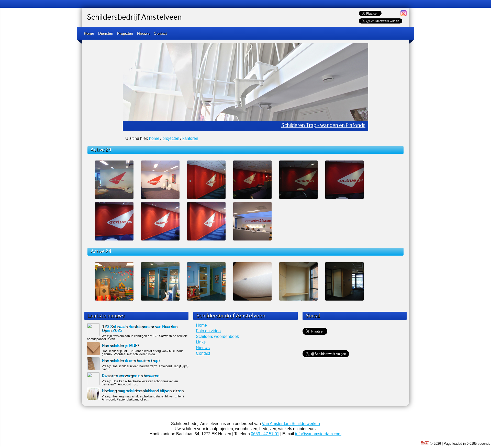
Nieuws (143, 33)
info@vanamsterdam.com (318, 434)
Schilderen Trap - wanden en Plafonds (323, 126)
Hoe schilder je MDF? (120, 345)
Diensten (105, 33)
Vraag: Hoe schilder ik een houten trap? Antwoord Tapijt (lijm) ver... (145, 367)
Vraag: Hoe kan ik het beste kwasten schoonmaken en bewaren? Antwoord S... (140, 383)
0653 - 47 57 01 (265, 434)
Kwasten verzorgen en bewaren (130, 375)
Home (89, 33)
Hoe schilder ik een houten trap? (131, 360)
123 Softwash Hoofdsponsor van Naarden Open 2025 (139, 328)
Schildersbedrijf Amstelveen (134, 17)
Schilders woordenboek (217, 336)
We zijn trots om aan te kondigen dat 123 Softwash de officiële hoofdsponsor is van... (137, 337)
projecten (170, 138)
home (154, 138)
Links (201, 342)
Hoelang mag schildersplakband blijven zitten (143, 390)
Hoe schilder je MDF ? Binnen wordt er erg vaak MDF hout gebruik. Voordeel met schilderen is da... (142, 352)
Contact (160, 33)
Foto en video (208, 331)
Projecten (125, 33)
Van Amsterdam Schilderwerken (291, 423)
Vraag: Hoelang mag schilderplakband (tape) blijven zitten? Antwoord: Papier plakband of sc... (143, 398)
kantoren (190, 138)
